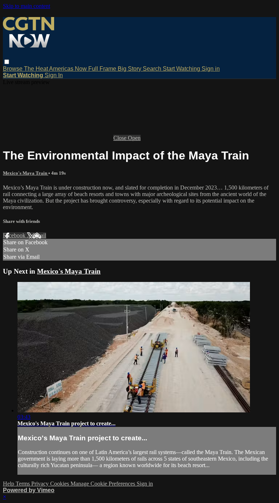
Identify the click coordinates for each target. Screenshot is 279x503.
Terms (23, 484)
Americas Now (68, 69)
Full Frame (103, 69)
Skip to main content (26, 6)
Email (39, 235)
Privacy (40, 484)
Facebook (15, 235)
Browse (13, 69)
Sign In (54, 75)
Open (134, 138)
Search (153, 69)
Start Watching (182, 69)
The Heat (36, 69)
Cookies (60, 484)
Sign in (211, 69)
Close (120, 138)
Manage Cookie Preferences (103, 484)
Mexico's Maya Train (25, 173)
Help (9, 484)
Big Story (130, 69)
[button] (6, 61)
